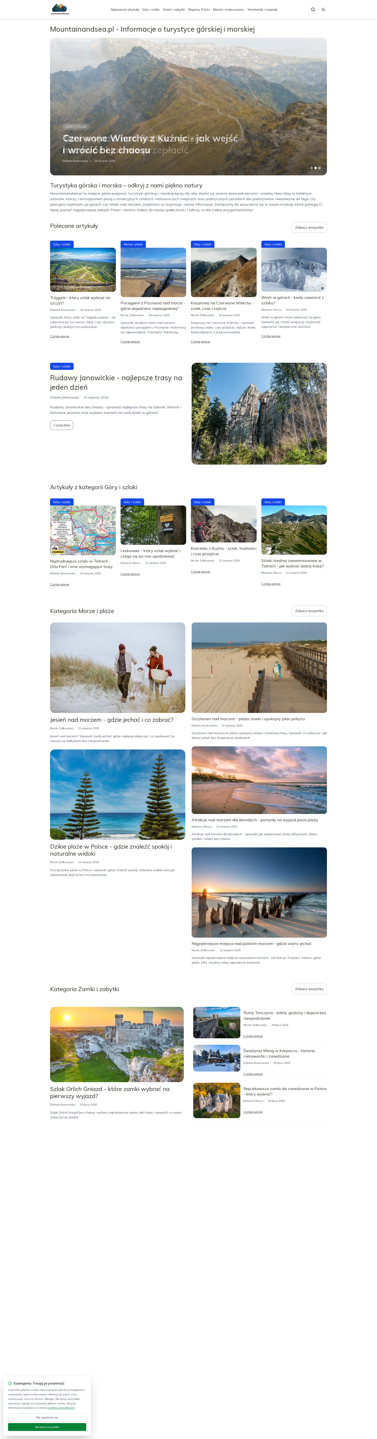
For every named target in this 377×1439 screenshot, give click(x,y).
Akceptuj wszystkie (47, 1427)
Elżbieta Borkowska (75, 161)
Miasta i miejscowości (228, 9)
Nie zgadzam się (47, 1417)
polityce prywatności (61, 1408)
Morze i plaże (76, 126)
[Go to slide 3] (319, 168)
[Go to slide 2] (315, 168)
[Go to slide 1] (311, 168)
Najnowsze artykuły (125, 9)
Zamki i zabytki (174, 9)
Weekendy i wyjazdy (262, 9)
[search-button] (313, 9)
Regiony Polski (199, 9)
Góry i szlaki (151, 9)
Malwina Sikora (271, 309)
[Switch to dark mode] (323, 9)
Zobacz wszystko (309, 227)
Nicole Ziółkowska (132, 315)
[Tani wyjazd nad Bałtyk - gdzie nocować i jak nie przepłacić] (188, 106)
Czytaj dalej (61, 425)
